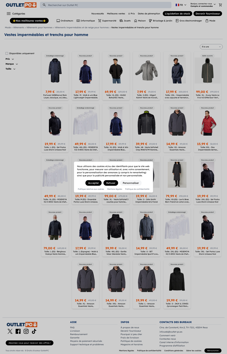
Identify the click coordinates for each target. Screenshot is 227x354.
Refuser (110, 182)
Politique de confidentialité (137, 189)
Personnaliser (131, 182)
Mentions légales (114, 189)
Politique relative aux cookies (91, 189)
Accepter (93, 182)
